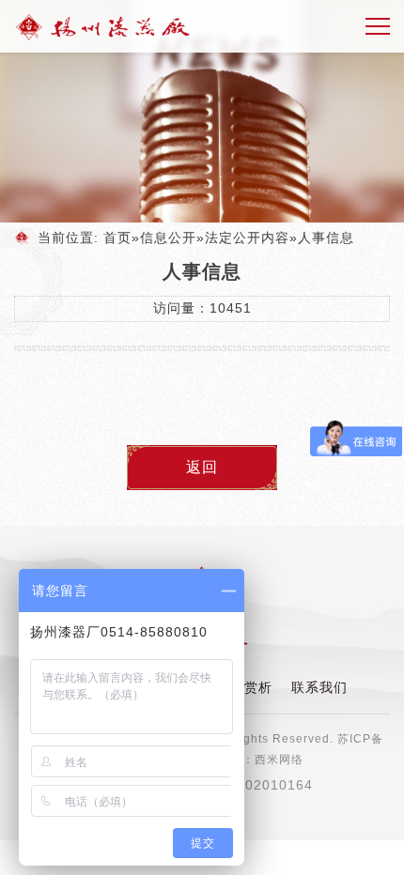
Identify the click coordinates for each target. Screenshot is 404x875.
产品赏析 (244, 687)
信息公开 (168, 237)
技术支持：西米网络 (248, 759)
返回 (202, 467)
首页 (117, 237)
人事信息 (326, 237)
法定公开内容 (247, 237)
